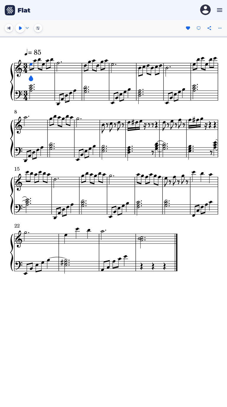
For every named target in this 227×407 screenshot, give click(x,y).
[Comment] (198, 28)
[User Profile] (205, 10)
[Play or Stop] (20, 28)
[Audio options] (27, 28)
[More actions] (220, 28)
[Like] (188, 28)
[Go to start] (9, 28)
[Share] (209, 28)
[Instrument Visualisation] (38, 28)
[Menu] (218, 10)
